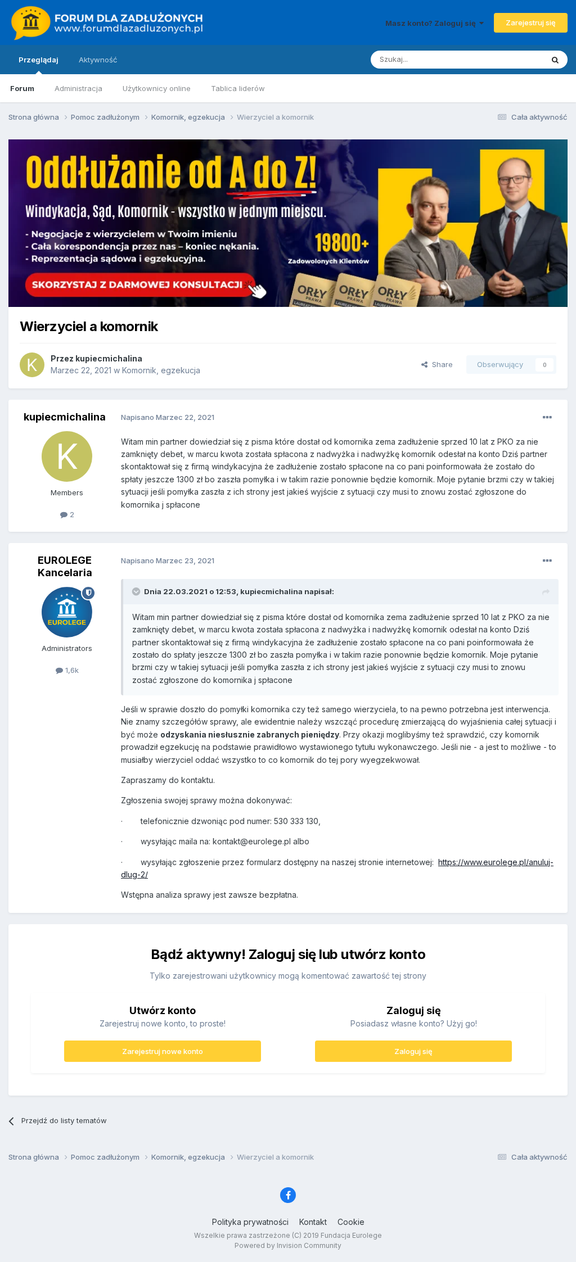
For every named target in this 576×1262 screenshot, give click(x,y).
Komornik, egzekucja (161, 370)
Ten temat (511, 59)
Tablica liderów (238, 88)
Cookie (351, 1222)
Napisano (167, 417)
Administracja (78, 88)
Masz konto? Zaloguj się (432, 23)
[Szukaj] (555, 60)
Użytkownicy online (157, 88)
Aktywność (98, 59)
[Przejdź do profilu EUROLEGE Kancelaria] (67, 612)
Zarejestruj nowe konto (162, 1051)
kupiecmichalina (108, 358)
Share (440, 364)
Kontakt (313, 1222)
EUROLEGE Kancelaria (65, 566)
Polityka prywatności (250, 1222)
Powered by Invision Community (288, 1245)
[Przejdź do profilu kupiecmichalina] (32, 364)
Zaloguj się (413, 1051)
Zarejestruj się (531, 22)
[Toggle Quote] (137, 591)
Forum (22, 88)
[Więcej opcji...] (547, 417)
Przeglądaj (38, 59)
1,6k (71, 670)
